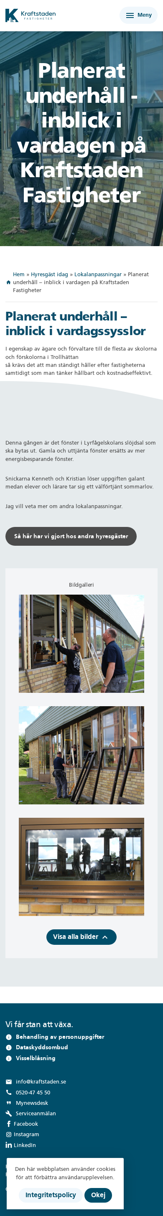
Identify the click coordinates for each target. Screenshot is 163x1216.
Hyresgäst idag (49, 274)
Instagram (26, 1134)
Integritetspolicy (50, 1195)
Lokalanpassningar (98, 274)
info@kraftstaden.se (35, 1082)
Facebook (26, 1124)
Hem (19, 274)
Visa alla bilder (81, 937)
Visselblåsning (36, 1058)
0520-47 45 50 (27, 1092)
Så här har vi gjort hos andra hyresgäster (71, 536)
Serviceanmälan (30, 1113)
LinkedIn (25, 1145)
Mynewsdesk (26, 1102)
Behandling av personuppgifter (60, 1036)
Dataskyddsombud (42, 1047)
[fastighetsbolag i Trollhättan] (51, 15)
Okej (98, 1195)
